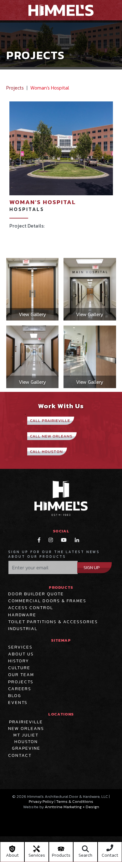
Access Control (30, 608)
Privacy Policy (41, 801)
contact (20, 755)
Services (20, 647)
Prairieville (26, 722)
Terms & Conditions (74, 801)
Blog (14, 696)
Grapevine (26, 748)
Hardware (22, 615)
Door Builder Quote (36, 594)
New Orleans (26, 728)
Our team (21, 675)
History (18, 661)
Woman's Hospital (49, 87)
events (18, 703)
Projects (15, 87)
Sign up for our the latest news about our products (54, 554)
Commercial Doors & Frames (47, 601)
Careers (19, 689)
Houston (26, 741)
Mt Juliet (25, 735)
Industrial (23, 629)
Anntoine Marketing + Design (72, 807)
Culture (19, 668)
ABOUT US (21, 654)
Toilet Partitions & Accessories (53, 622)
